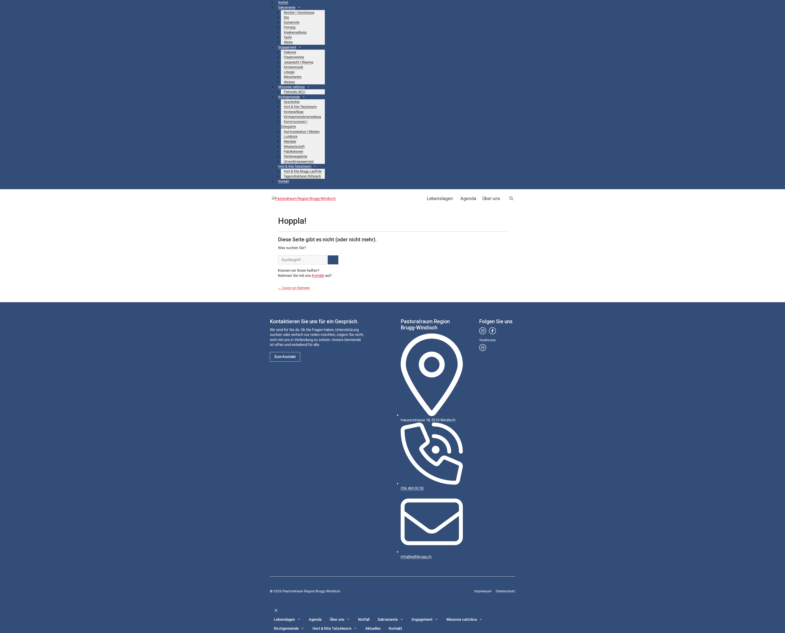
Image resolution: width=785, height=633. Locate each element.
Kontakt (283, 181)
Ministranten (293, 77)
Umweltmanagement (299, 161)
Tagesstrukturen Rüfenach (302, 176)
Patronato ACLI (294, 92)
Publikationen (293, 151)
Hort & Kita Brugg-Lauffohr (303, 171)
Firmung (289, 27)
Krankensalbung (295, 32)
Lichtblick (290, 137)
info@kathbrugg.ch (416, 557)
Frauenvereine (294, 57)
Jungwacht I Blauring (298, 62)
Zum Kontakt (285, 357)
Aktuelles (373, 628)
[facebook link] (492, 330)
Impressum (483, 591)
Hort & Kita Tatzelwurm (300, 107)
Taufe (288, 37)
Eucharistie (291, 22)
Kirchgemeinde (289, 97)
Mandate (290, 141)
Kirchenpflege (294, 112)
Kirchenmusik (293, 67)
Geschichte (292, 102)
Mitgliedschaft (294, 147)
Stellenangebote (295, 156)
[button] (511, 198)
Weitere (289, 82)
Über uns (491, 198)
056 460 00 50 (412, 488)
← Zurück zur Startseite (294, 288)
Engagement (287, 47)
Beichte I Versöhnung (299, 13)
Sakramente (286, 7)
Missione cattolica (291, 87)
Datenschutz (505, 591)
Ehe (286, 17)
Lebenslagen (440, 198)
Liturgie (289, 72)
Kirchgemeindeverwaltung (302, 117)
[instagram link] (482, 330)
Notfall (283, 2)
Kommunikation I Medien (302, 132)
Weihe (288, 42)
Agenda (468, 198)
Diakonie (290, 52)
